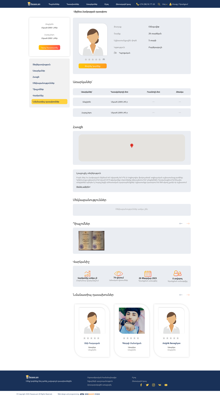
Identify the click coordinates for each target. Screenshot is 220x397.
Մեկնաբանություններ (43, 83)
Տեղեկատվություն (42, 64)
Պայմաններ (54, 4)
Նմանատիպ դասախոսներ (46, 101)
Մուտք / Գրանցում (180, 4)
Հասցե (36, 76)
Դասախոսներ (73, 4)
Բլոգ (106, 4)
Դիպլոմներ (38, 89)
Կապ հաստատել (49, 47)
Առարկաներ (91, 4)
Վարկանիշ (38, 95)
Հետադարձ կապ (123, 4)
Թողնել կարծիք (92, 66)
